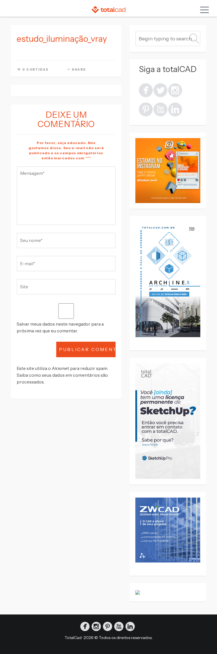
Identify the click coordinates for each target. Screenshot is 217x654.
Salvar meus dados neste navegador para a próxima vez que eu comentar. (60, 327)
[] (160, 109)
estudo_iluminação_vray (62, 39)
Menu (203, 9)
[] (160, 90)
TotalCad (73, 637)
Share (79, 69)
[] (146, 90)
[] (175, 109)
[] (146, 109)
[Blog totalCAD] (108, 9)
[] (175, 90)
